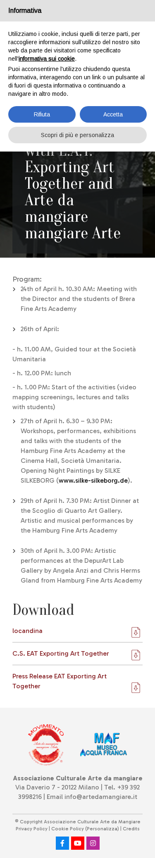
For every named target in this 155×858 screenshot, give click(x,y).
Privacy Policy (32, 829)
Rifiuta (42, 114)
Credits (131, 829)
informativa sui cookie (47, 58)
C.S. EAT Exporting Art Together (60, 653)
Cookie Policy (67, 829)
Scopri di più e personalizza (77, 135)
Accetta (113, 114)
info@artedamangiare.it (100, 797)
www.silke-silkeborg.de (93, 480)
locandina (27, 631)
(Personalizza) (102, 829)
